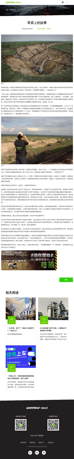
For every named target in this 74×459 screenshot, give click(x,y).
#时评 (49, 29)
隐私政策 (32, 442)
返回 (66, 280)
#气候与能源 (41, 29)
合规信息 (50, 442)
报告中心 (41, 442)
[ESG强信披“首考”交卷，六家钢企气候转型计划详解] (53, 308)
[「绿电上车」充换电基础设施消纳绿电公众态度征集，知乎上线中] (21, 356)
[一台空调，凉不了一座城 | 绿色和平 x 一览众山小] (21, 308)
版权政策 (23, 442)
